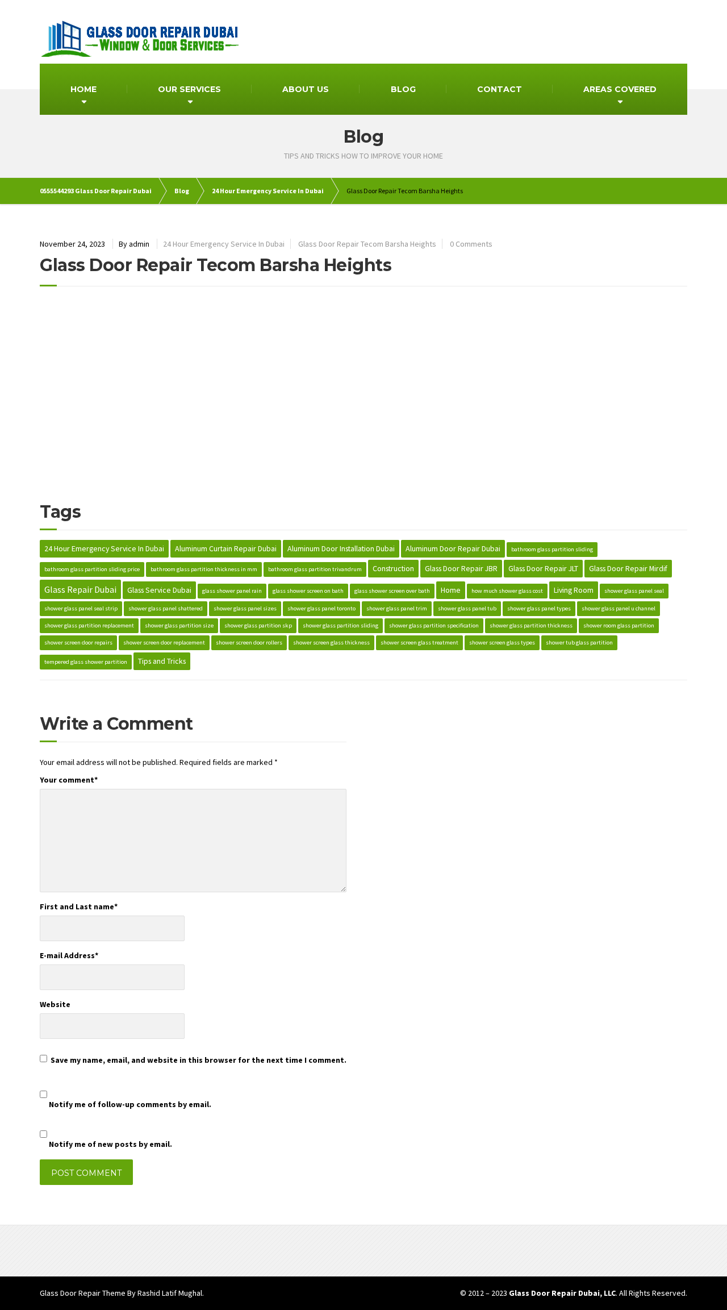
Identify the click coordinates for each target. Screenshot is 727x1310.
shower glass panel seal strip (81, 608)
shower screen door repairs (78, 642)
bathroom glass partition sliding (552, 549)
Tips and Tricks (162, 661)
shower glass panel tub (467, 608)
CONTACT (499, 89)
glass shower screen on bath (308, 590)
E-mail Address (69, 955)
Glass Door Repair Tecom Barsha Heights (367, 244)
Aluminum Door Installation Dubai (341, 548)
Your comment (69, 780)
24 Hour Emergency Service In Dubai (224, 244)
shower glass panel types (539, 608)
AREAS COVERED (620, 89)
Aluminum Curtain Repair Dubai (226, 548)
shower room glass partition (618, 625)
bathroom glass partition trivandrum (315, 569)
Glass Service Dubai (159, 590)
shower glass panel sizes (245, 608)
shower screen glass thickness (331, 642)
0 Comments (471, 244)
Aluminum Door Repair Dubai (453, 548)
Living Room (574, 590)
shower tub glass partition (579, 642)
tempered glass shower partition (85, 662)
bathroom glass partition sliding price (92, 569)
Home (451, 590)
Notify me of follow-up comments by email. (130, 1104)
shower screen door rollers (249, 642)
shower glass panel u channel (618, 608)
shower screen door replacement (164, 642)
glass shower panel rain (232, 590)
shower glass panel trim (396, 608)
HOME (83, 89)
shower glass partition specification (434, 625)
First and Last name (79, 906)
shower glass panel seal (634, 590)
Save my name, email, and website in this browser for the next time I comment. (198, 1060)
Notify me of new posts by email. (110, 1144)
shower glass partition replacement (89, 625)
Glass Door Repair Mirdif (628, 568)
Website (55, 1004)
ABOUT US (305, 89)
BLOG (403, 89)
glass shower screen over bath (392, 590)
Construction (393, 568)
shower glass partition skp (258, 625)
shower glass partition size (179, 625)
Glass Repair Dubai (80, 589)
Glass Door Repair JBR (461, 568)
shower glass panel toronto (321, 608)
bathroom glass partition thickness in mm (204, 569)
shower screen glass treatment (419, 642)
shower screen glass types (502, 642)
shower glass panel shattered (165, 608)
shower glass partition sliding (340, 625)
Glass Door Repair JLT (543, 568)
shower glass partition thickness (531, 625)
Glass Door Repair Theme (83, 1293)
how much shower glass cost (507, 590)
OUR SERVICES (189, 89)
